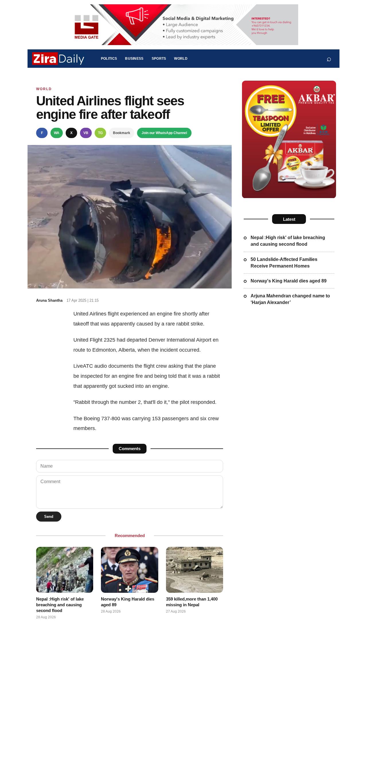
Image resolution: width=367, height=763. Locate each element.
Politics (109, 59)
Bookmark (121, 133)
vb (85, 133)
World (181, 59)
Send (48, 516)
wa (56, 133)
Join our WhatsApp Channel (164, 133)
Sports (159, 59)
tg (100, 133)
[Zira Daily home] (59, 58)
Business (134, 59)
